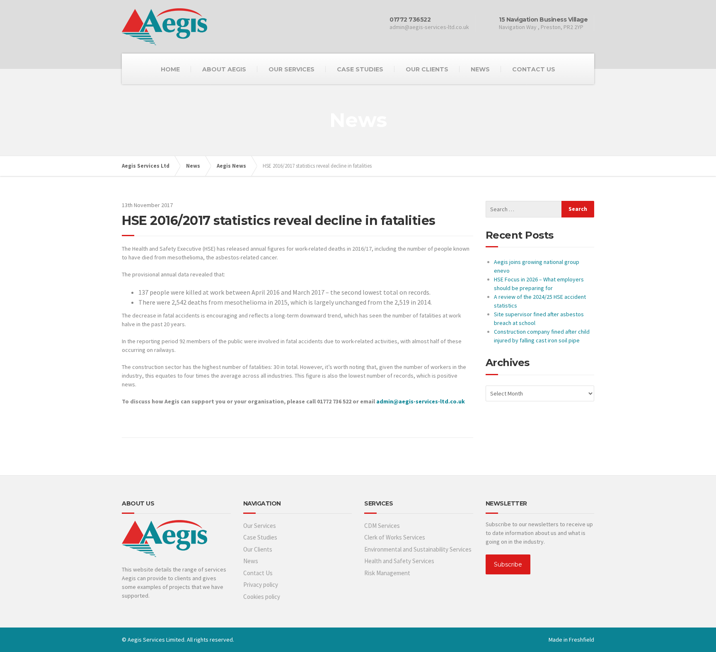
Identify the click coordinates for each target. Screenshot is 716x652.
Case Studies (260, 537)
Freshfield (581, 639)
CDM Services (382, 526)
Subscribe (508, 564)
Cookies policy (261, 597)
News (250, 561)
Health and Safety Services (399, 561)
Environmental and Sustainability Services (418, 549)
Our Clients (257, 549)
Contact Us (258, 573)
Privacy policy (260, 585)
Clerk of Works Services (394, 537)
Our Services (259, 526)
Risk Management (387, 573)
